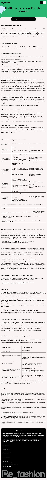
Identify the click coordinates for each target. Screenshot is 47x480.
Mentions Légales (5, 461)
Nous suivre (6, 453)
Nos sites (5, 449)
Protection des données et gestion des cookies (10, 464)
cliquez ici (3, 423)
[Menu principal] (44, 2)
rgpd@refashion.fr (21, 283)
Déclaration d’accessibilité (7, 466)
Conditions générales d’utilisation (8, 463)
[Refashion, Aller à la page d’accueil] (5, 3)
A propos (5, 446)
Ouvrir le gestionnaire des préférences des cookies (23, 19)
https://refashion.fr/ (32, 30)
